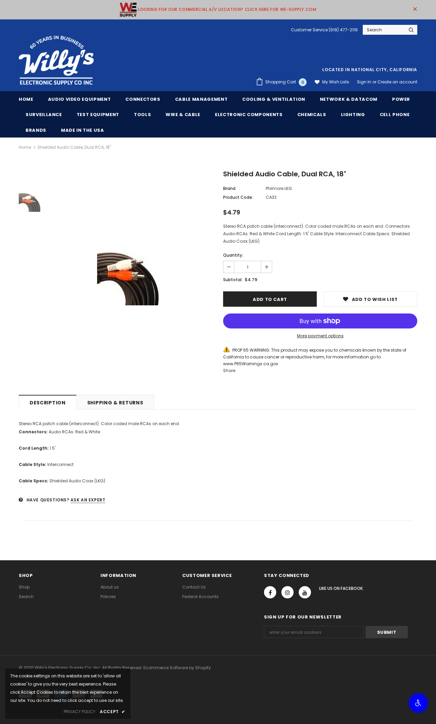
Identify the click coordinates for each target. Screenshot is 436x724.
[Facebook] (270, 592)
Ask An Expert (88, 500)
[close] (414, 9)
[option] (131, 277)
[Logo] (56, 60)
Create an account (397, 82)
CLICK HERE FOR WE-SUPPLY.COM (280, 9)
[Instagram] (287, 592)
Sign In (364, 82)
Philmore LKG (279, 188)
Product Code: (238, 197)
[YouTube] (305, 592)
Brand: (229, 188)
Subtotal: (233, 280)
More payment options (320, 336)
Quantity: (233, 255)
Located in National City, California (369, 70)
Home (25, 147)
